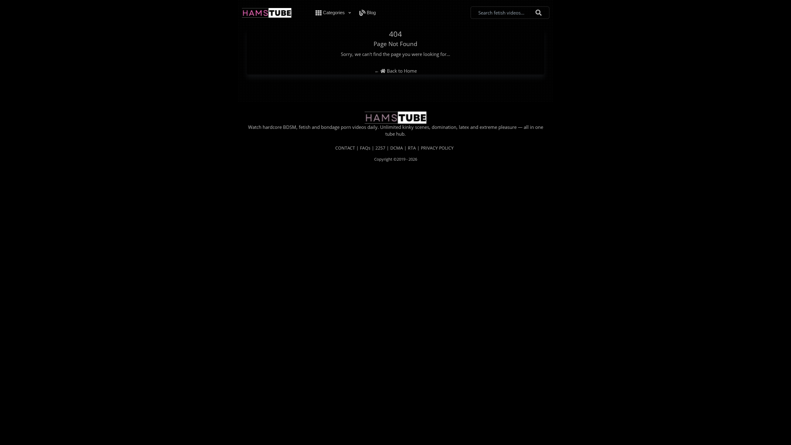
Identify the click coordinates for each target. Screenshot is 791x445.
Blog (371, 12)
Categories (334, 12)
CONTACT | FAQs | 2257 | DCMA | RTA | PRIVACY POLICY (394, 148)
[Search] (539, 13)
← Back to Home (395, 71)
